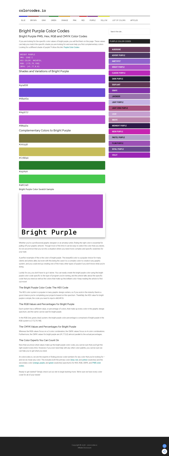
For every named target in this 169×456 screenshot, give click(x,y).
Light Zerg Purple (120, 108)
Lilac (114, 114)
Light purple (117, 102)
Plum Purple (117, 143)
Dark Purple (117, 79)
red (76, 360)
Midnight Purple (119, 126)
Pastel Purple (118, 137)
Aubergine (116, 49)
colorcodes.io (32, 10)
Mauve (114, 120)
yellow (84, 360)
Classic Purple (118, 73)
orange (36, 363)
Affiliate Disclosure (84, 448)
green (51, 363)
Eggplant (116, 85)
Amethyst (116, 61)
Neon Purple (117, 131)
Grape (114, 90)
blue (72, 360)
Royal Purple (118, 149)
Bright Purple (118, 67)
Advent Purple (118, 55)
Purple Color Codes (71, 47)
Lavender (116, 96)
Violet (114, 155)
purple (42, 363)
